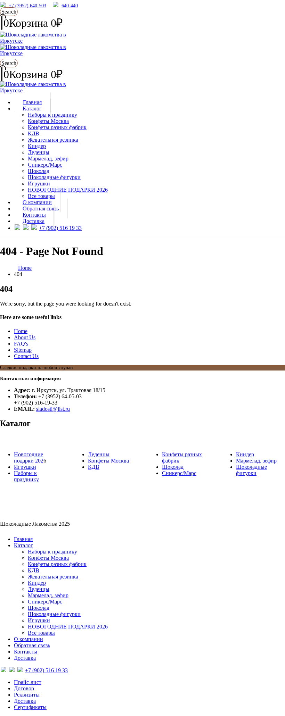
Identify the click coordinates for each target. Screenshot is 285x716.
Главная (23, 539)
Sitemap (23, 350)
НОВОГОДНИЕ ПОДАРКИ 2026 (68, 190)
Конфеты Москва (48, 121)
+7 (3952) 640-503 (27, 5)
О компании (28, 639)
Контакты (25, 652)
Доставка (33, 221)
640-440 (70, 5)
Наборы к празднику (52, 115)
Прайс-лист (27, 682)
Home (20, 331)
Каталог (32, 108)
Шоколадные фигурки (54, 177)
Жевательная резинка (53, 140)
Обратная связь (32, 645)
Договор (24, 688)
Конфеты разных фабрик (57, 127)
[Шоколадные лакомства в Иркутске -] (35, 90)
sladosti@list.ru (53, 409)
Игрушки (39, 183)
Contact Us (26, 356)
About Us (24, 337)
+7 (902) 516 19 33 (60, 228)
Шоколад (38, 171)
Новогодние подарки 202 (28, 457)
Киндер (37, 146)
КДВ (33, 133)
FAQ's (21, 344)
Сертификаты (30, 707)
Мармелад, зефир (48, 158)
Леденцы (38, 152)
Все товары (41, 633)
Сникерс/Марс (45, 165)
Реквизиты (27, 695)
